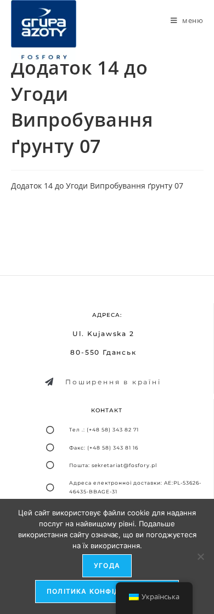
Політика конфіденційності (107, 591)
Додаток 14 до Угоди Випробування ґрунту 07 (97, 185)
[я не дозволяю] (200, 556)
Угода (107, 565)
